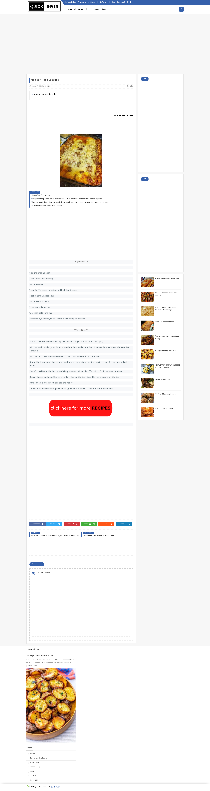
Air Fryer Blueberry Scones (165, 394)
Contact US (121, 2)
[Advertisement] (105, 52)
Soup (104, 9)
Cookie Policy (102, 2)
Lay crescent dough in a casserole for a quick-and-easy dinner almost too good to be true (70, 203)
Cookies (96, 9)
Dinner (89, 9)
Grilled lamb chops (162, 380)
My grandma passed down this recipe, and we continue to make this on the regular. (67, 199)
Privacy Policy (70, 2)
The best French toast (164, 409)
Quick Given (55, 787)
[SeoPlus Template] (28, 787)
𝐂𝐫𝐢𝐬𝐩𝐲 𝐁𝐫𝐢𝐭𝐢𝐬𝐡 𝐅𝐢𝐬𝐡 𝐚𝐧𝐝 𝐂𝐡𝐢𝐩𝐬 (167, 279)
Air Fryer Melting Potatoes (165, 351)
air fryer (81, 9)
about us (112, 2)
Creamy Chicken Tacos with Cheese (47, 206)
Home (32, 754)
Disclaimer (131, 2)
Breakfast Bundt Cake (41, 196)
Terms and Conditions (86, 2)
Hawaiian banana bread (164, 322)
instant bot (71, 9)
